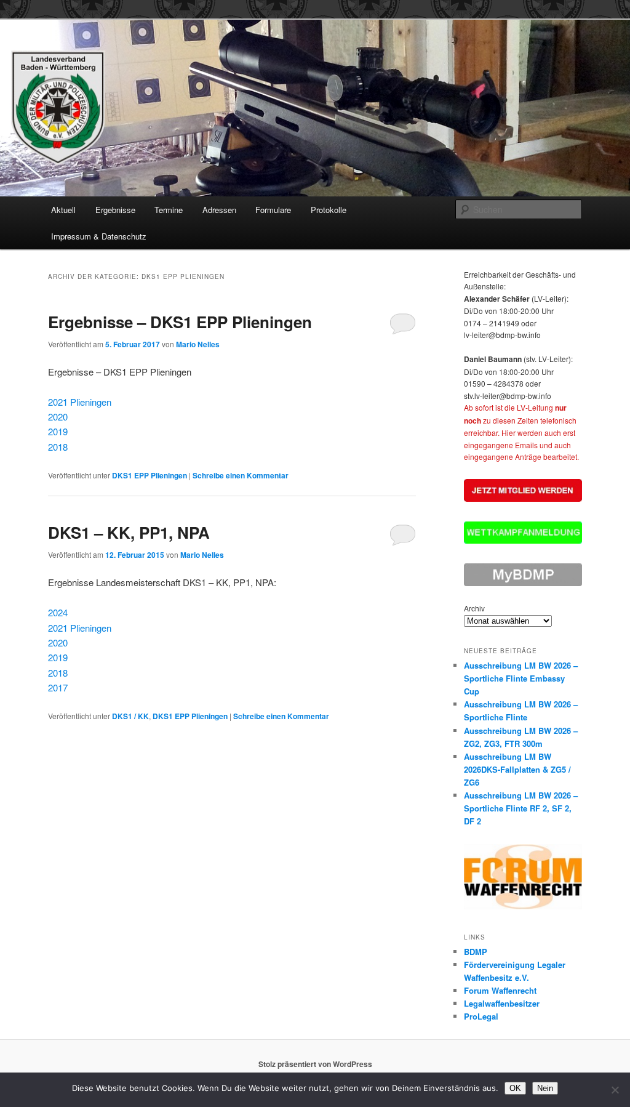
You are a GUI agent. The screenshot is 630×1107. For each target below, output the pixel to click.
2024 (58, 612)
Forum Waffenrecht (500, 990)
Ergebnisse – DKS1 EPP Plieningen (180, 321)
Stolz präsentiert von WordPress (315, 1063)
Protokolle (328, 209)
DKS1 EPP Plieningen (149, 475)
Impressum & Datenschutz (98, 236)
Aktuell (63, 209)
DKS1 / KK (130, 716)
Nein (545, 1088)
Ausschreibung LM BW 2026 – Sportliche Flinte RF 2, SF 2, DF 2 (521, 808)
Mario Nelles (198, 344)
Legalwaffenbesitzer (502, 1003)
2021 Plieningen (79, 401)
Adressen (219, 209)
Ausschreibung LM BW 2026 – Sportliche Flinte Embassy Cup (521, 678)
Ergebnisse (115, 209)
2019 (58, 431)
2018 (58, 446)
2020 (58, 416)
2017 (58, 687)
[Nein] (614, 1090)
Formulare (273, 209)
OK (515, 1088)
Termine (168, 209)
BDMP (475, 951)
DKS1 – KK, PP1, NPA (129, 532)
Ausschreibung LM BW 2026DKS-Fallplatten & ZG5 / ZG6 (517, 769)
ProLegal (481, 1016)
